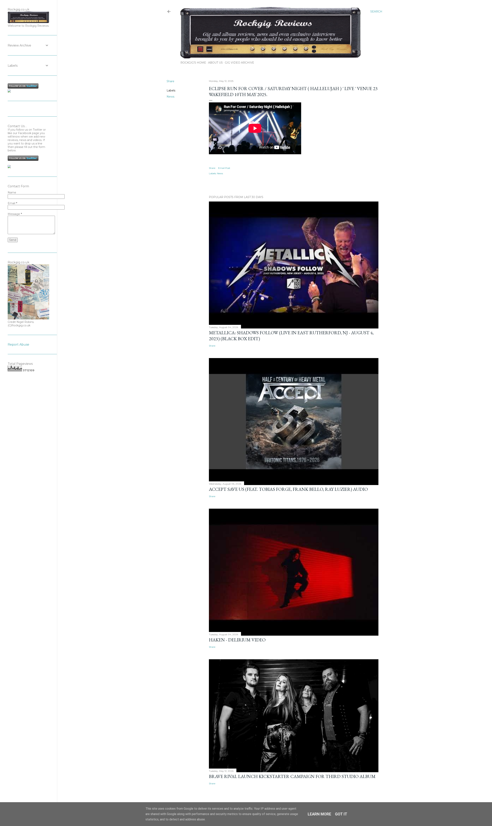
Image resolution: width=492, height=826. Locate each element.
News (170, 96)
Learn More (319, 814)
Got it (341, 814)
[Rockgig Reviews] (9, 91)
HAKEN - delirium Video (237, 640)
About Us (215, 62)
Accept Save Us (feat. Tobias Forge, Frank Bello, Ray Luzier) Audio (288, 489)
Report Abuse (18, 344)
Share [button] (170, 81)
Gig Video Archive (239, 62)
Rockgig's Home (193, 62)
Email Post (224, 168)
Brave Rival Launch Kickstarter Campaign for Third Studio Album (292, 776)
